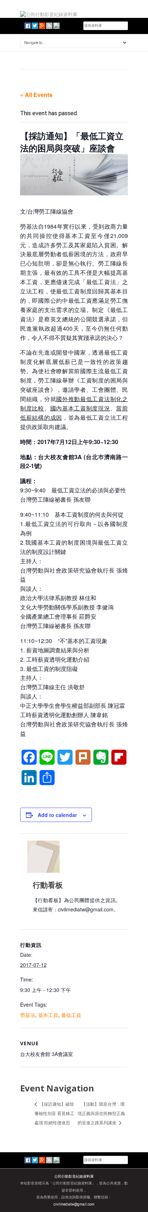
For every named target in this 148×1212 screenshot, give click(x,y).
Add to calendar (57, 814)
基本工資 (48, 1014)
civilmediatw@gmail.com (74, 1204)
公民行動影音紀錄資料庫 (74, 1176)
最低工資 (71, 1014)
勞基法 (27, 1014)
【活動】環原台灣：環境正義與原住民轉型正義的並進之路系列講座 (101, 1113)
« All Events (36, 95)
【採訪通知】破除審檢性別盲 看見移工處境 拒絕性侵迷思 (54, 1113)
